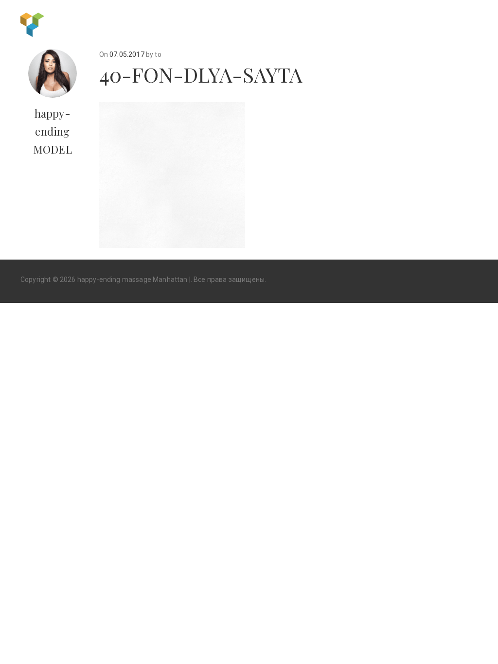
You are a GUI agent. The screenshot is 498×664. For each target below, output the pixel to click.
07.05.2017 (126, 54)
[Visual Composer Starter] (32, 23)
